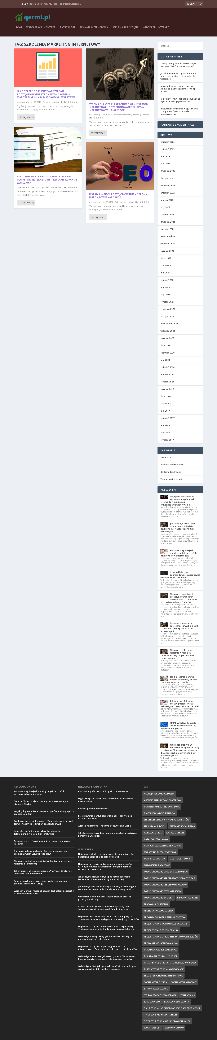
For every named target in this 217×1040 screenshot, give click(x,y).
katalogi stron (153, 832)
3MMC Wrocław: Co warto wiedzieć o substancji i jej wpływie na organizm (178, 726)
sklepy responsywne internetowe (163, 975)
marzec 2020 (166, 374)
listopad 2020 (167, 316)
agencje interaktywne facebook (162, 800)
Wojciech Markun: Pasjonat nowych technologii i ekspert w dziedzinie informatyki (44, 892)
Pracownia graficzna (156, 904)
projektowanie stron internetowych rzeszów (171, 936)
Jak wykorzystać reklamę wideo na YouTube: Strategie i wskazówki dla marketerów (43, 872)
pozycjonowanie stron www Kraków (165, 884)
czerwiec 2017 (167, 403)
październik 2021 (169, 236)
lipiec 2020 (165, 345)
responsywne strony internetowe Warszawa (170, 962)
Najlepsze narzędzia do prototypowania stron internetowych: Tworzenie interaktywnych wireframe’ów (178, 598)
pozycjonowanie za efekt (158, 897)
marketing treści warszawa (160, 852)
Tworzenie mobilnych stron (160, 1014)
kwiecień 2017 (167, 418)
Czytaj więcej (26, 117)
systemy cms (187, 995)
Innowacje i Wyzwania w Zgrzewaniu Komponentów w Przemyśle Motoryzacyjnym (179, 111)
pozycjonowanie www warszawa (163, 891)
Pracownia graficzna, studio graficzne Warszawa (103, 791)
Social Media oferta (155, 982)
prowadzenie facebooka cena (161, 943)
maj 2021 (165, 272)
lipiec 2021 (165, 258)
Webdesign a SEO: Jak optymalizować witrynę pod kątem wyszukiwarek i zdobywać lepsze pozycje (107, 967)
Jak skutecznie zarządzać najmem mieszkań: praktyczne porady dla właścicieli (178, 76)
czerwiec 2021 (167, 265)
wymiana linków (174, 1027)
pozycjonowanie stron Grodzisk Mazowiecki (169, 878)
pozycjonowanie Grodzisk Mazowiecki (166, 871)
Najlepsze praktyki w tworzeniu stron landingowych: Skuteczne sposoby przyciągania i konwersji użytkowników (108, 917)
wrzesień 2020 (167, 330)
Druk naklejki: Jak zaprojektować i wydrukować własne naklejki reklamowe (180, 575)
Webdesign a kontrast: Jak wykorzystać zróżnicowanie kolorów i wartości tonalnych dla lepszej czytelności (106, 957)
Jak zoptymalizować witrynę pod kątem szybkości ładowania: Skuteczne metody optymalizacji (104, 878)
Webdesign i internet (156, 27)
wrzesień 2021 (167, 243)
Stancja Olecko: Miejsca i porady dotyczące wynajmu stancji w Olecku (41, 802)
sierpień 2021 (167, 251)
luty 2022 (165, 207)
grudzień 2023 (167, 170)
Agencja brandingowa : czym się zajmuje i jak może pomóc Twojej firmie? (177, 89)
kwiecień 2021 (167, 280)
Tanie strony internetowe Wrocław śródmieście (172, 1008)
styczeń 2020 (167, 381)
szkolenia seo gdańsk (176, 1001)
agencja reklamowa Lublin (159, 793)
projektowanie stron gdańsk (161, 930)
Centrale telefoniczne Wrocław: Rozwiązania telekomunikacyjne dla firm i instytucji (37, 832)
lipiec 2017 (165, 396)
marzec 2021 (166, 287)
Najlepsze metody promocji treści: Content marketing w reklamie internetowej (43, 862)
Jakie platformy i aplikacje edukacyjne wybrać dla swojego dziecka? (180, 100)
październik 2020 (169, 323)
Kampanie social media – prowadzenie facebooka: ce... (55, 3)
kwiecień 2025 (167, 149)
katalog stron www (156, 839)
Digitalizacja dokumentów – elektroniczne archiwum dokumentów (105, 800)
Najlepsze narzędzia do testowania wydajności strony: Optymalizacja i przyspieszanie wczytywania (177, 500)
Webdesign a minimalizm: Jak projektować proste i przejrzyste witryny (104, 898)
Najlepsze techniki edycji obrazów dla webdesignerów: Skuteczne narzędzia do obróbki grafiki (106, 855)
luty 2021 (165, 294)
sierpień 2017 (167, 389)
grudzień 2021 (167, 221)
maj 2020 (165, 360)
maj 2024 (165, 156)
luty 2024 (165, 163)
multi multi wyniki (180, 858)
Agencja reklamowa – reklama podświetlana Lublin (104, 825)
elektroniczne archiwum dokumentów (166, 819)
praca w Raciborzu (188, 897)
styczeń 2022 (167, 214)
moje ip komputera (154, 858)
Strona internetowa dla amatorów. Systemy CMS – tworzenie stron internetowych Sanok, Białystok (104, 908)
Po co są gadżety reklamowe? (93, 808)
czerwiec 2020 (167, 352)
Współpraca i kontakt (41, 27)
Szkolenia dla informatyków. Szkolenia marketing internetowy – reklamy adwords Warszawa (47, 179)
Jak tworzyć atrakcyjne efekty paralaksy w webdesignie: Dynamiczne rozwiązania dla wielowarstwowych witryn (107, 888)
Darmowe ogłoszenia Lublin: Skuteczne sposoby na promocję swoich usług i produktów (40, 852)
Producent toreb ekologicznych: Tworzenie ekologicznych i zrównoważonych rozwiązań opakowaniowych (44, 822)
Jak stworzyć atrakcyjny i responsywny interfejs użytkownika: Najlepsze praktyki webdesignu (178, 527)
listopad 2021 (167, 229)
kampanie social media (182, 826)
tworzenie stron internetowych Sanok (167, 1021)
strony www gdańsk (156, 988)
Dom (19, 27)
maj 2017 (165, 410)
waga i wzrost (152, 1027)
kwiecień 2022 (167, 192)
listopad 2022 (167, 178)
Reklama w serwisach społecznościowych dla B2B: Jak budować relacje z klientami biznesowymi (179, 627)
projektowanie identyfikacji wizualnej (166, 923)
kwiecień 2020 (167, 367)
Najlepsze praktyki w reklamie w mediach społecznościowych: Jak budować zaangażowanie (177, 654)
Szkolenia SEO (152, 1001)
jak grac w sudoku (154, 826)
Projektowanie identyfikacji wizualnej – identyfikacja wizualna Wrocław (105, 817)
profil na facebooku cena (158, 910)
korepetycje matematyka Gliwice (163, 845)
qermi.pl (25, 102)
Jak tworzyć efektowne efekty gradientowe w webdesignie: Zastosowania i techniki (179, 704)
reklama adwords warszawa (160, 949)
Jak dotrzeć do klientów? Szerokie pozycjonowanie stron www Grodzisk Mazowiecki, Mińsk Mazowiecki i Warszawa (46, 94)
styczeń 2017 (167, 439)
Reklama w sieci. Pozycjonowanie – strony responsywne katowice (118, 196)
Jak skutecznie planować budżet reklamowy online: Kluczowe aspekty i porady (178, 679)
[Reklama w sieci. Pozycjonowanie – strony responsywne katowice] (120, 166)
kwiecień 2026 (167, 141)
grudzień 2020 (167, 309)
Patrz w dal (67, 27)
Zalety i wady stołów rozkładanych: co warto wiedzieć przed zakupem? (180, 65)
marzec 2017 (166, 425)
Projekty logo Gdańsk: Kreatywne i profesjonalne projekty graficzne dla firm (44, 812)
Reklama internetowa (94, 27)
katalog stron (175, 832)
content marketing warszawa (162, 806)
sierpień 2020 (167, 338)
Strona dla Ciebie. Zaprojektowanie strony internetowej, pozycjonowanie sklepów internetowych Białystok (119, 107)
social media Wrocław (183, 982)
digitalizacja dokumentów (159, 813)
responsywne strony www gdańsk (164, 969)
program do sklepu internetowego (164, 917)
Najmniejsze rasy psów (157, 865)
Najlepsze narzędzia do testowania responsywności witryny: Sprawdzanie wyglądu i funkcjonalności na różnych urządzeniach (105, 867)
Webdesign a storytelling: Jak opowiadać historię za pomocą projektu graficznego (105, 937)
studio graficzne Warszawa (160, 995)
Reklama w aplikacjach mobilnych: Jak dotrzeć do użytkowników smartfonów (178, 553)
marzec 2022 (166, 200)
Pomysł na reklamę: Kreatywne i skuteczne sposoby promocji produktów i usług (40, 882)
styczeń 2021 (167, 301)
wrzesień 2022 (167, 185)
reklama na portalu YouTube (160, 956)
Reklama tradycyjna (125, 27)
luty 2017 (165, 432)
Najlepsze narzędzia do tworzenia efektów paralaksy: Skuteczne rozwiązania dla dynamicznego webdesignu (106, 928)
